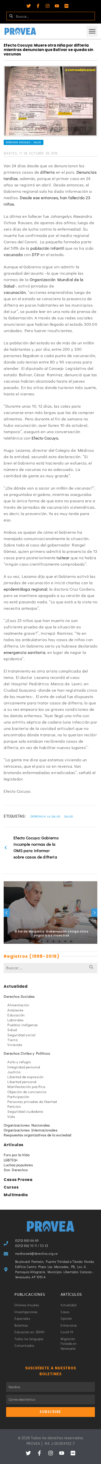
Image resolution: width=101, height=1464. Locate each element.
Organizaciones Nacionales (27, 1125)
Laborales (15, 1019)
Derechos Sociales (19, 996)
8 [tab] (71, 941)
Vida (11, 1116)
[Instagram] (47, 6)
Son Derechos (16, 1169)
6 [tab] (59, 941)
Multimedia (16, 1194)
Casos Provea (18, 1179)
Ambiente (15, 1010)
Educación (16, 1014)
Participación (18, 1096)
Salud (68, 816)
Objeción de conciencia (26, 1091)
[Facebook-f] (38, 6)
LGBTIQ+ (11, 1159)
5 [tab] (53, 941)
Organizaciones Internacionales (30, 1129)
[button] (92, 31)
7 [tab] (65, 941)
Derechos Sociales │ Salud (23, 142)
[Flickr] (66, 6)
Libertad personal (22, 1081)
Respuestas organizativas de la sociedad (37, 1134)
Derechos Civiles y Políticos (27, 1053)
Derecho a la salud (45, 816)
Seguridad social (21, 1034)
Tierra (12, 1039)
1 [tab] (29, 941)
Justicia (13, 1071)
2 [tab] (35, 941)
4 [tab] (47, 941)
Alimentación (18, 1004)
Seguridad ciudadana (25, 1111)
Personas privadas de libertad (32, 1101)
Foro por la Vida (16, 1154)
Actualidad (15, 986)
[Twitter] (28, 6)
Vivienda (14, 1044)
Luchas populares (18, 1164)
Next (94, 912)
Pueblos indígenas (22, 1024)
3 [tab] (41, 941)
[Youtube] (57, 6)
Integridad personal (23, 1066)
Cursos (11, 1187)
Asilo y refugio (19, 1061)
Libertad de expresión (25, 1076)
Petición (14, 1106)
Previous (7, 912)
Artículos (14, 1144)
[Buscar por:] (50, 968)
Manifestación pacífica (26, 1086)
